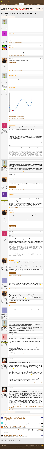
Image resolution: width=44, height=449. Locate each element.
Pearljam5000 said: (12, 33)
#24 (42, 58)
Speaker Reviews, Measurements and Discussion (19, 420)
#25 (42, 73)
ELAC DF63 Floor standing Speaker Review (13, 435)
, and (17, 55)
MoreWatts (5, 432)
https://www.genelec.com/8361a (17, 221)
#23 (42, 45)
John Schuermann (38, 430)
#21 (42, 19)
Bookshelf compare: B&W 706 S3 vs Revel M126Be (14, 426)
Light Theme (3, 445)
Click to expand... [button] (25, 171)
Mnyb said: (11, 212)
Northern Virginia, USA (5, 70)
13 (5, 437)
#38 (42, 334)
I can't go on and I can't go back (13, 382)
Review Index (16, 4)
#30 (42, 192)
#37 (42, 320)
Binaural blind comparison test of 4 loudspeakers (16, 116)
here (10, 9)
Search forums (7, 5)
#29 (42, 177)
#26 (42, 85)
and (14, 207)
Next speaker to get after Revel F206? (12, 423)
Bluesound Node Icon (11, 353)
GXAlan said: (11, 389)
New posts (2, 5)
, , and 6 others (16, 42)
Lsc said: (10, 293)
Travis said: (11, 162)
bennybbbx (5, 420)
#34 (42, 278)
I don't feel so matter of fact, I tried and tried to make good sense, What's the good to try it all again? (26, 383)
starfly (5, 424)
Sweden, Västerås (5, 204)
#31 (42, 210)
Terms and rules (31, 445)
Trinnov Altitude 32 (17, 353)
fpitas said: (11, 194)
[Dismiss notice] (42, 8)
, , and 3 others (17, 189)
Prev (2, 17)
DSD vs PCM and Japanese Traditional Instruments (34, 353)
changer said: (11, 87)
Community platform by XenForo (16, 447)
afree (40, 435)
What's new (27, 4)
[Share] (40, 19)
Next (13, 17)
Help (41, 445)
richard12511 (3, 15)
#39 (42, 358)
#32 (42, 231)
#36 (42, 307)
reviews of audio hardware (19, 8)
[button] (30, 4)
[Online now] (4, 23)
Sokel (40, 423)
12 (4, 437)
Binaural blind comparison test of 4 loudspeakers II (16, 118)
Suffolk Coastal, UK (5, 370)
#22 (42, 31)
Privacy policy (37, 445)
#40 (42, 387)
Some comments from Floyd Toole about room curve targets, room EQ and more (21, 114)
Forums (21, 4)
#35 (42, 290)
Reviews (10, 4)
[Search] (42, 4)
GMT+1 (6, 42)
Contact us (26, 445)
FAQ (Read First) (4, 4)
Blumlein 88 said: (12, 75)
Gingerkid (5, 427)
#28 (42, 160)
